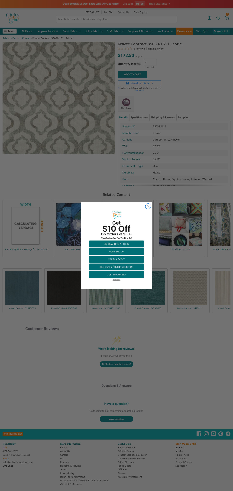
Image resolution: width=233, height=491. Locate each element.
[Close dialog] (148, 206)
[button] (116, 244)
